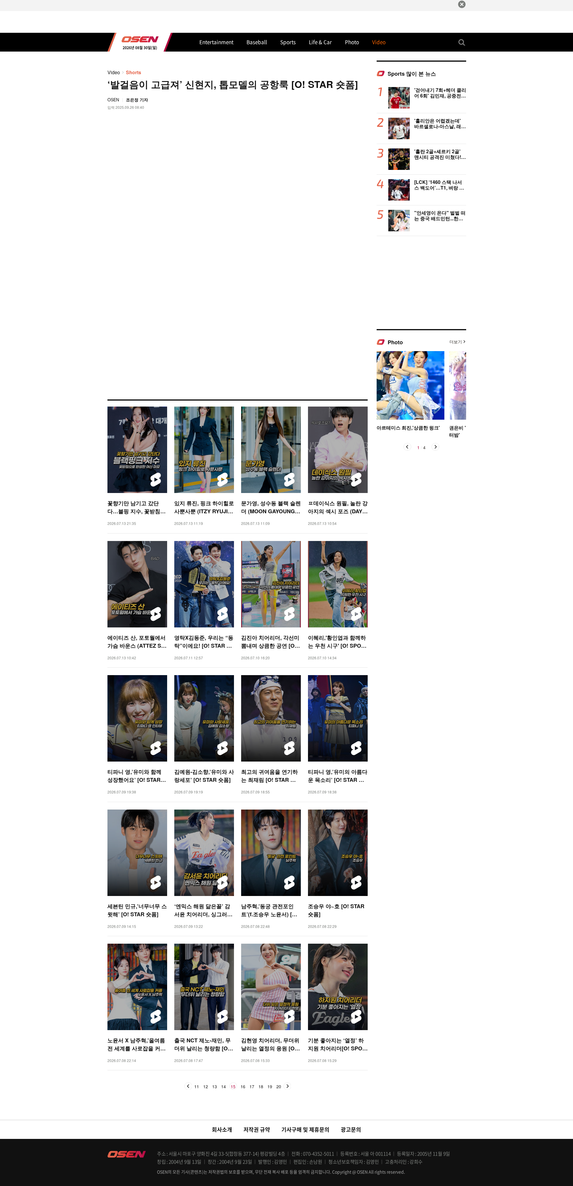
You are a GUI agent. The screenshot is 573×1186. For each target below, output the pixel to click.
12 (205, 1086)
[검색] (462, 42)
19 (269, 1086)
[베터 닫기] (462, 4)
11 (196, 1086)
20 (278, 1086)
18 (260, 1086)
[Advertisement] (421, 282)
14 (223, 1086)
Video (113, 72)
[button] (407, 447)
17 (251, 1086)
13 (214, 1086)
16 (243, 1086)
